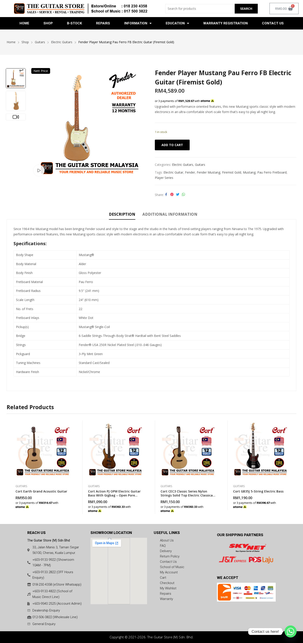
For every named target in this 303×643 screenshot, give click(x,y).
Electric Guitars (182, 164)
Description (122, 214)
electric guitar (173, 172)
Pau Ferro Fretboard (272, 172)
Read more (70, 504)
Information (135, 23)
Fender (190, 172)
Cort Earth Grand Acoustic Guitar (41, 491)
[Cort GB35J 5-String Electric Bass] (260, 450)
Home (24, 23)
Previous (36, 123)
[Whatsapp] (291, 631)
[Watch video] (39, 170)
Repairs (103, 23)
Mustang (249, 172)
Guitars (200, 164)
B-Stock (74, 23)
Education (175, 23)
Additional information (169, 214)
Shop (48, 23)
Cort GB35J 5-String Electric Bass (258, 491)
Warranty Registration (225, 23)
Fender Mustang (208, 172)
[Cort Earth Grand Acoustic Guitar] (43, 450)
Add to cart (172, 145)
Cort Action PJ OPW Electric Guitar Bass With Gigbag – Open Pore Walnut (114, 495)
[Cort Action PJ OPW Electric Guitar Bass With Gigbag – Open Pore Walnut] (115, 450)
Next (142, 123)
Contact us (273, 23)
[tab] (122, 215)
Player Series (164, 178)
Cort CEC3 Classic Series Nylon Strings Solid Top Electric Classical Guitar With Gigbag (187, 495)
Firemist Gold (231, 172)
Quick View (70, 424)
